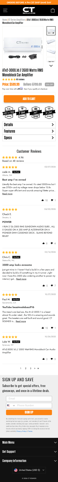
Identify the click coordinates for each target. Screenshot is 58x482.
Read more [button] (7, 193)
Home (4, 20)
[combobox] (11, 405)
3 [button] (30, 368)
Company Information (14, 461)
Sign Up (29, 412)
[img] (9, 167)
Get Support (9, 452)
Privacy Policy (21, 431)
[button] (9, 79)
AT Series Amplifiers (17, 20)
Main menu (8, 442)
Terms (30, 431)
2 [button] (25, 368)
